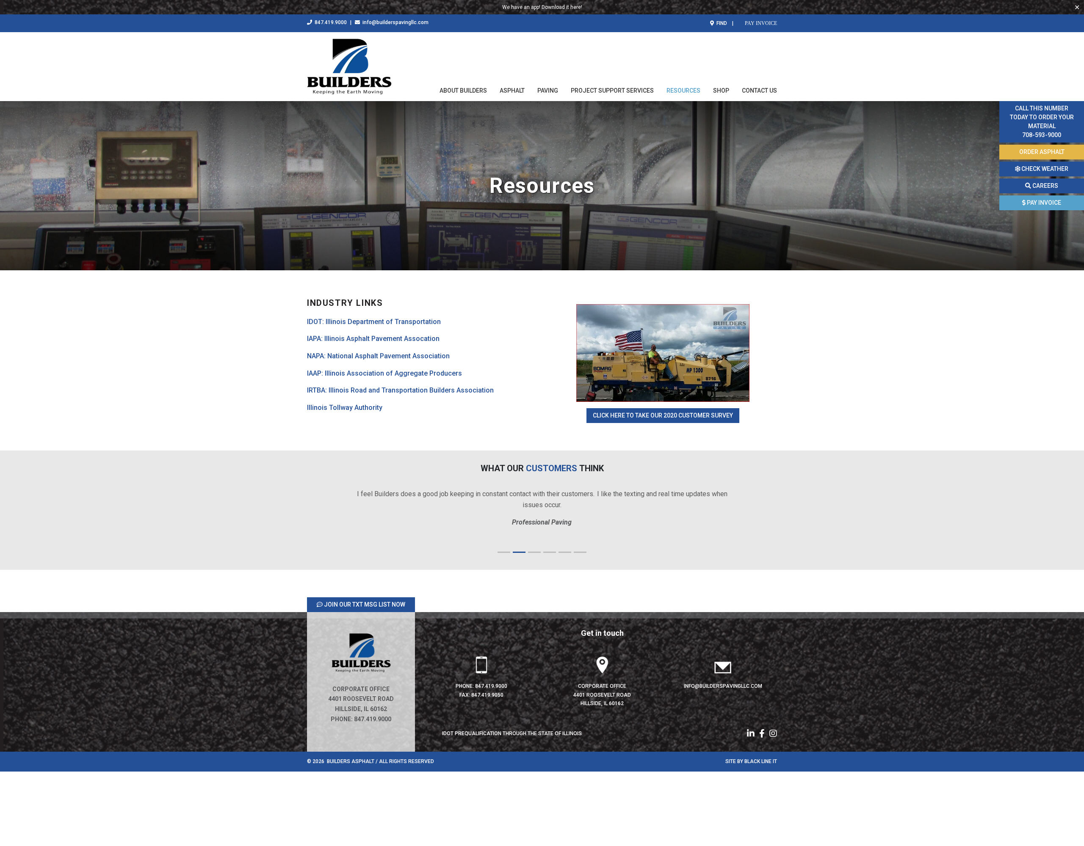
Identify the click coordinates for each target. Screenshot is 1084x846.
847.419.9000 (330, 22)
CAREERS (1044, 185)
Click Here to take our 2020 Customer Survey (663, 415)
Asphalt (512, 90)
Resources (683, 90)
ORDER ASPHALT (1042, 151)
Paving (547, 90)
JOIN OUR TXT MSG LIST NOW (364, 604)
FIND (721, 23)
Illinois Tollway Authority (344, 408)
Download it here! (562, 7)
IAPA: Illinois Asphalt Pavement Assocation (373, 339)
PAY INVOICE (760, 23)
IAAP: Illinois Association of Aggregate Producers (384, 373)
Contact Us (759, 90)
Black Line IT (760, 761)
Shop (721, 90)
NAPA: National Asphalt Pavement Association (378, 356)
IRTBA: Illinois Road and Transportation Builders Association (400, 390)
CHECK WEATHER (1044, 168)
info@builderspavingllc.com (395, 22)
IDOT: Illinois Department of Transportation (374, 322)
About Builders (463, 90)
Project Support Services (612, 90)
